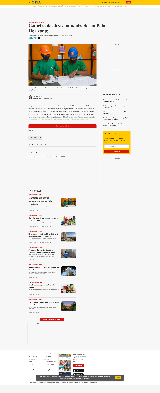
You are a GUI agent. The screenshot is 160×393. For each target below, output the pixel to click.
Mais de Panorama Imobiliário (52, 319)
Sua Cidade (103, 6)
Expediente (77, 382)
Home (34, 6)
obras (31, 130)
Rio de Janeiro (53, 6)
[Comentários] (39, 38)
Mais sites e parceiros (120, 6)
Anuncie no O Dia (119, 2)
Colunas (73, 6)
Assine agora (78, 365)
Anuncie (57, 382)
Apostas (110, 6)
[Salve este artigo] (37, 38)
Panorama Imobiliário (36, 22)
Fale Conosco (84, 382)
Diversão (60, 6)
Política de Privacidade (47, 370)
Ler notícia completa (62, 126)
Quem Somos (93, 382)
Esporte (67, 6)
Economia (80, 6)
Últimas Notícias (42, 6)
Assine (128, 2)
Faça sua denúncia (49, 366)
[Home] (36, 3)
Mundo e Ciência (94, 6)
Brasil (86, 6)
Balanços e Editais (49, 364)
